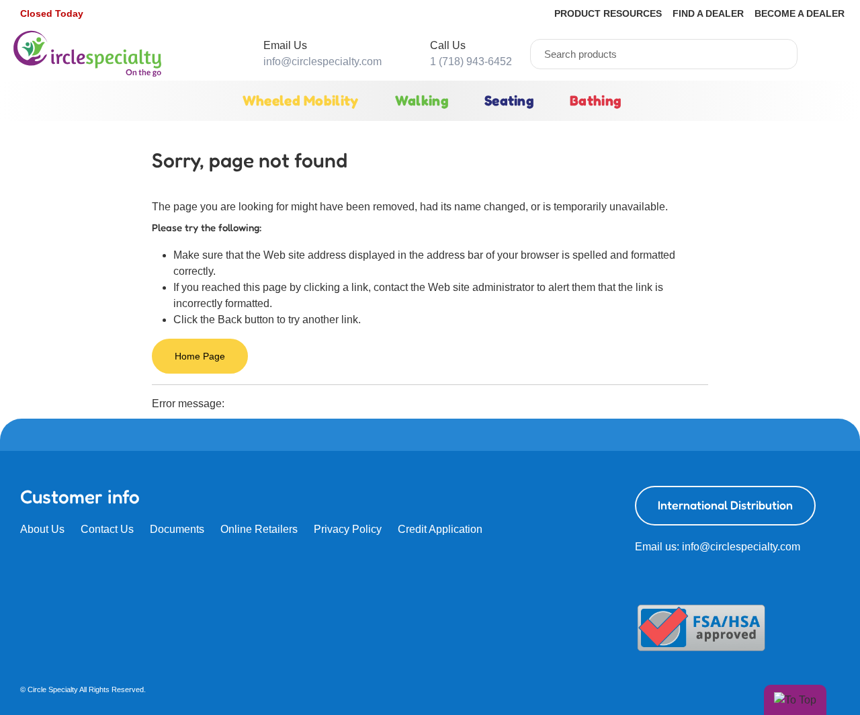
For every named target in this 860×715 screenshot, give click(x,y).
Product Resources (608, 13)
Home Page (200, 356)
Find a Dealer (708, 13)
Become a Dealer (800, 13)
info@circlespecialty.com (322, 61)
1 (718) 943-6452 (471, 61)
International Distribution (725, 505)
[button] (53, 13)
